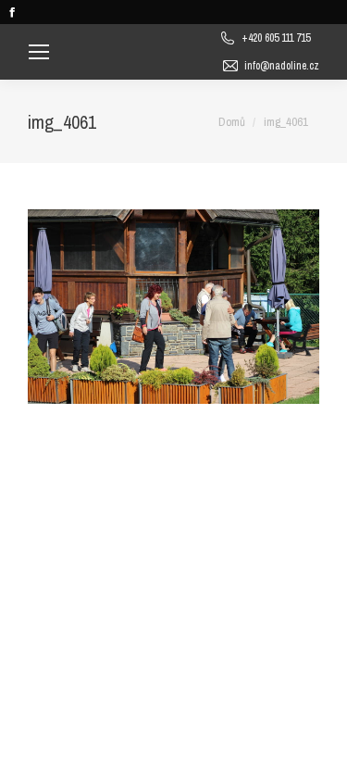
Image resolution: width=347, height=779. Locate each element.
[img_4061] (173, 306)
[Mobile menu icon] (39, 52)
